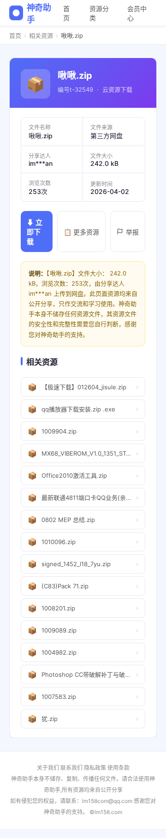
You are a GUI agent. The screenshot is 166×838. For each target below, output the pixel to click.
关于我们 (48, 767)
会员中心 (137, 13)
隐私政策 (95, 767)
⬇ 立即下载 (34, 232)
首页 (66, 13)
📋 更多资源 (81, 232)
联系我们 (71, 767)
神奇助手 (39, 13)
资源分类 (99, 13)
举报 (132, 232)
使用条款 (118, 767)
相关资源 (41, 35)
